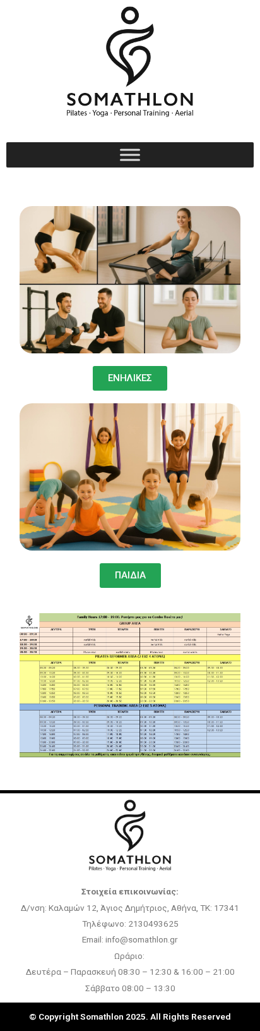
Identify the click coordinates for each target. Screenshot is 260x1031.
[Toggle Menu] (130, 155)
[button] (130, 575)
